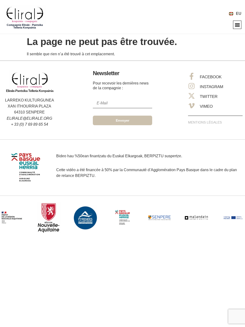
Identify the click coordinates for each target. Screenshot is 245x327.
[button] (237, 25)
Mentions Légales (205, 122)
